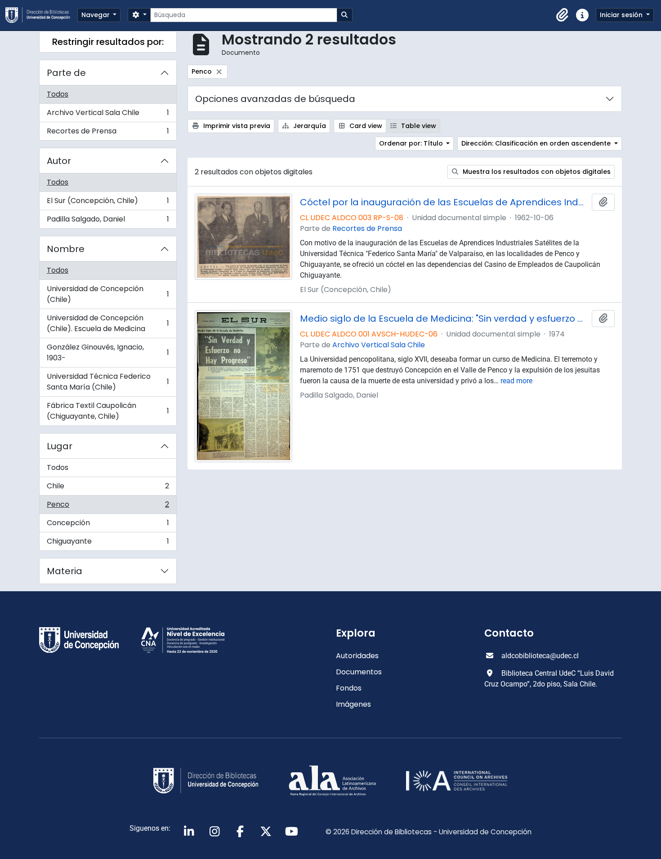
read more (516, 380)
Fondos (349, 688)
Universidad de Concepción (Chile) (107, 294)
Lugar (59, 446)
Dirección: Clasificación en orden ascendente (536, 143)
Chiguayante (107, 543)
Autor (59, 161)
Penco (107, 506)
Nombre (66, 249)
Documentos (359, 672)
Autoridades (357, 656)
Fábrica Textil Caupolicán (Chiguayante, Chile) (107, 410)
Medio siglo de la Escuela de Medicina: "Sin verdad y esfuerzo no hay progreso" (444, 318)
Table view (417, 125)
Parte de (66, 72)
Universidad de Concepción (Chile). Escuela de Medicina (107, 323)
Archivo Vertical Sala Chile (107, 114)
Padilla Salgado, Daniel (107, 221)
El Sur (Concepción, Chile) (107, 202)
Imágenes (353, 704)
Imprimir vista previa (235, 125)
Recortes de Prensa (107, 133)
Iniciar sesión (622, 14)
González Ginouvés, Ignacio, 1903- (107, 352)
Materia (64, 571)
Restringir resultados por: (108, 41)
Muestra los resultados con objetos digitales (536, 171)
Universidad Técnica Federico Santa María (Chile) (107, 381)
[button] (562, 15)
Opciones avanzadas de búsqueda (275, 99)
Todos (57, 94)
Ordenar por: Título (412, 143)
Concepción (107, 525)
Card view (365, 125)
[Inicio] (41, 15)
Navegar (96, 14)
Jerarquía (308, 125)
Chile (107, 488)
